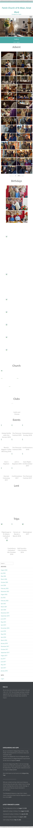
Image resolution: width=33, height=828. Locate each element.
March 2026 (4, 579)
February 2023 (4, 588)
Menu (16, 16)
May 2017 (3, 664)
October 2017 (4, 649)
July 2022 (3, 597)
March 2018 (4, 640)
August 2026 (4, 570)
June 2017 (3, 661)
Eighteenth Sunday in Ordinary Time (12, 811)
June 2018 (3, 631)
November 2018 (5, 628)
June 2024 (3, 585)
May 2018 (3, 634)
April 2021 (3, 603)
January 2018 (4, 643)
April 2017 (3, 668)
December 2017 (5, 646)
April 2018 (3, 637)
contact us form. (13, 769)
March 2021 (4, 607)
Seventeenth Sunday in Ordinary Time (12, 814)
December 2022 (5, 591)
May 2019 (3, 622)
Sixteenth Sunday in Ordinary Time (11, 817)
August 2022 (4, 594)
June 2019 (3, 619)
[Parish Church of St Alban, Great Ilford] (16, 35)
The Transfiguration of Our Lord (10, 808)
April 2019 (3, 625)
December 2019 (5, 613)
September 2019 (5, 616)
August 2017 (4, 655)
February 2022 (4, 600)
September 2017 (5, 652)
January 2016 (4, 671)
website (18, 760)
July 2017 (3, 658)
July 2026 (3, 573)
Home (14, 42)
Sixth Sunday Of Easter (8, 819)
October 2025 (4, 582)
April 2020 (3, 610)
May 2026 (3, 576)
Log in (2, 678)
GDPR (10, 797)
